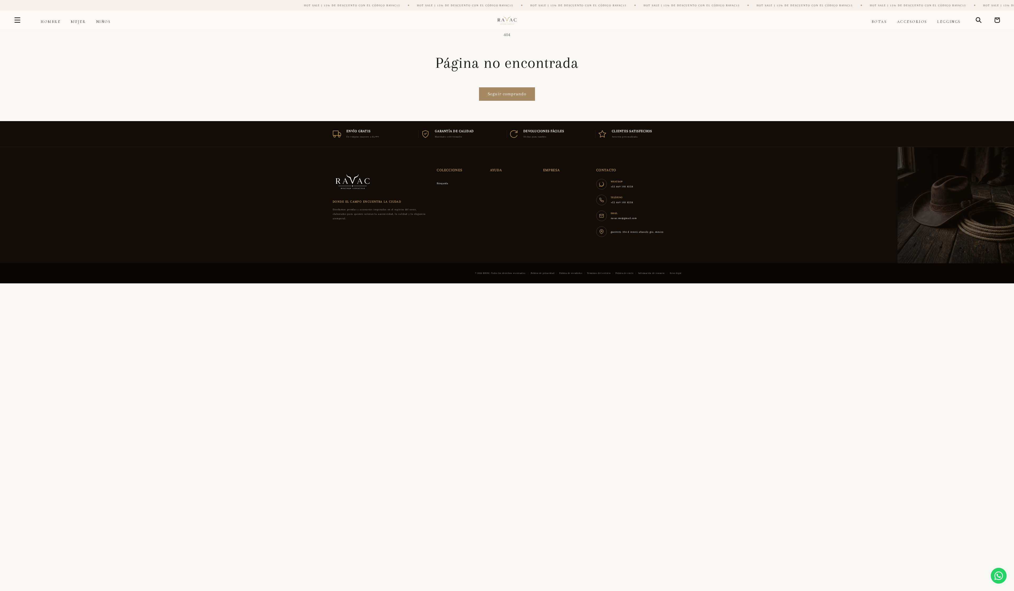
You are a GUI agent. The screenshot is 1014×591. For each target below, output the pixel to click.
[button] (17, 20)
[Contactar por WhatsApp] (999, 576)
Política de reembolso (570, 273)
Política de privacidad (543, 273)
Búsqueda (442, 183)
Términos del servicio (599, 273)
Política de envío (624, 273)
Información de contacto (651, 273)
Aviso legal (675, 273)
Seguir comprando (507, 94)
